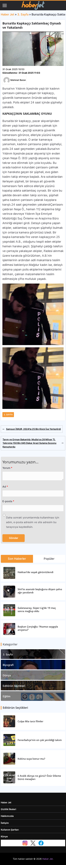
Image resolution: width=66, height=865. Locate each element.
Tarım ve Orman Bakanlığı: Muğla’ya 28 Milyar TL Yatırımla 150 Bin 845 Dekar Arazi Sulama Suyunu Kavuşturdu (29, 443)
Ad (5, 486)
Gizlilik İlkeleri (8, 809)
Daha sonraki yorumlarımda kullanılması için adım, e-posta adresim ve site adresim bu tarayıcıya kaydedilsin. (32, 522)
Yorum (7, 467)
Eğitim (6, 696)
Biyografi (8, 665)
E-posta (8, 501)
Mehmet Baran (18, 80)
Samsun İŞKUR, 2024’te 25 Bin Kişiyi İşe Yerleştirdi (33, 429)
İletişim (5, 823)
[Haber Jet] (33, 5)
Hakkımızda (7, 816)
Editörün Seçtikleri (14, 685)
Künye (4, 836)
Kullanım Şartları (10, 829)
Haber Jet (7, 14)
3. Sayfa (23, 14)
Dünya (7, 675)
